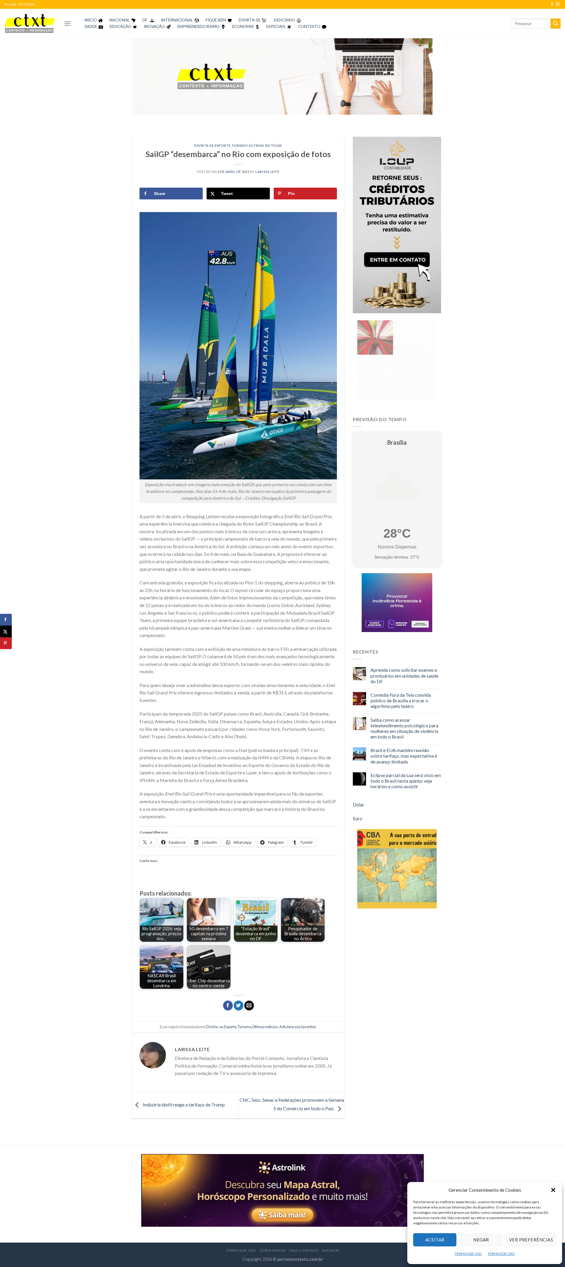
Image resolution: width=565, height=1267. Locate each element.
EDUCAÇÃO (120, 26)
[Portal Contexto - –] (29, 23)
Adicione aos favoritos (297, 1026)
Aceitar (435, 1239)
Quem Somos (272, 1250)
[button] (553, 1190)
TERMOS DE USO (468, 1253)
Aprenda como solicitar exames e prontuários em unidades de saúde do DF (404, 675)
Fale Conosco (303, 1250)
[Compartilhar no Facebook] (228, 1006)
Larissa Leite (267, 172)
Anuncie (330, 1250)
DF (144, 20)
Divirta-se (204, 145)
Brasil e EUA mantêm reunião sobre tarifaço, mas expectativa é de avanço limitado (403, 755)
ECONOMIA (243, 26)
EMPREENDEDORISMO (198, 26)
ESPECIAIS (275, 26)
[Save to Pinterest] (6, 643)
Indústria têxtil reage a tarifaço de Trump (183, 1105)
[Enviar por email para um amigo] (249, 1006)
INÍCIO (90, 20)
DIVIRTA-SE (249, 20)
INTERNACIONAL (177, 20)
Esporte (223, 145)
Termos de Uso (241, 1250)
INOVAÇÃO (154, 26)
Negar (481, 1239)
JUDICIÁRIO (284, 20)
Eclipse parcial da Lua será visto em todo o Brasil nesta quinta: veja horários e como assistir (405, 780)
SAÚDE (90, 26)
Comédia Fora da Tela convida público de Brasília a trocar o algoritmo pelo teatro (400, 700)
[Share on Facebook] (6, 620)
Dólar (358, 804)
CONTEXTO (309, 26)
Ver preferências (531, 1239)
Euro (357, 818)
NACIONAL (119, 20)
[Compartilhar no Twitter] (238, 1006)
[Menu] (67, 23)
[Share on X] (6, 631)
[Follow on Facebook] (552, 4)
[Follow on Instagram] (557, 4)
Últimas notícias (265, 145)
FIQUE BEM (216, 20)
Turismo (240, 145)
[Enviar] (556, 24)
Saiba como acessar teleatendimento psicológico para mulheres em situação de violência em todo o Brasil (404, 728)
